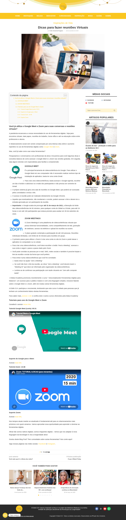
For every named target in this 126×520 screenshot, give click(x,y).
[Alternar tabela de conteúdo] (64, 95)
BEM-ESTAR (50, 16)
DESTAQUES (28, 16)
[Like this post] (41, 452)
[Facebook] (97, 508)
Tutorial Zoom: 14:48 (26, 114)
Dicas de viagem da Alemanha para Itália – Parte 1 (109, 167)
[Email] (5, 515)
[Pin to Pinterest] (45, 452)
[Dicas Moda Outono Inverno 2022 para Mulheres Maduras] (93, 180)
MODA (90, 16)
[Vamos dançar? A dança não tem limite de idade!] (20, 477)
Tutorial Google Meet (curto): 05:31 (30, 109)
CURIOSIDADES (65, 16)
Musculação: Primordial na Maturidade (106, 189)
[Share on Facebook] (43, 452)
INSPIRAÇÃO (79, 16)
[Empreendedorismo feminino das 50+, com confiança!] (45, 477)
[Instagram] (101, 508)
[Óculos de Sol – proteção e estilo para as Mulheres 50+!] (101, 133)
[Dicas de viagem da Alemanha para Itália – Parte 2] (93, 159)
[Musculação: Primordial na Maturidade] (109, 180)
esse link (18, 417)
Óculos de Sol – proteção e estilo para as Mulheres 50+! (101, 147)
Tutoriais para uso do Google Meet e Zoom (31, 107)
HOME (17, 16)
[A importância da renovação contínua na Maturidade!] (69, 477)
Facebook (42, 444)
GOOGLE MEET (23, 101)
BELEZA (40, 16)
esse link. (18, 363)
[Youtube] (105, 508)
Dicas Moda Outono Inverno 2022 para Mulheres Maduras (92, 189)
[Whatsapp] (109, 508)
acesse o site (27, 296)
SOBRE (108, 16)
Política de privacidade (26, 516)
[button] (11, 482)
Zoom (57, 147)
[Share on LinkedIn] (47, 452)
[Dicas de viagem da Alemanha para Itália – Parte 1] (109, 159)
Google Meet (48, 147)
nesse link (27, 304)
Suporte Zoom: (25, 117)
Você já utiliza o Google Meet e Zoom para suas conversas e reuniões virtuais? (40, 98)
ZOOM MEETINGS (24, 104)
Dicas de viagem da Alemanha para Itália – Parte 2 (93, 167)
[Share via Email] (49, 452)
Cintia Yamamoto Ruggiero (56, 30)
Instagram (51, 444)
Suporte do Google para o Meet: (29, 112)
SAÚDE (99, 16)
